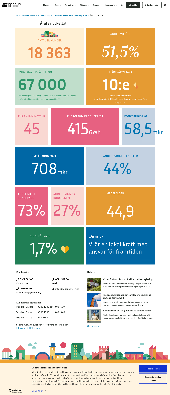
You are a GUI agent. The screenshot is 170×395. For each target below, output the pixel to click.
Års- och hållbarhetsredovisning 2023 (71, 15)
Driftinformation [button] (152, 5)
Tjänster (83, 5)
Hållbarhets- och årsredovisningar (37, 15)
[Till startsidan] (11, 5)
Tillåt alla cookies (152, 369)
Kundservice (110, 5)
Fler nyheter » (93, 326)
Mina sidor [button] (133, 5)
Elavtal (46, 5)
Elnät (57, 5)
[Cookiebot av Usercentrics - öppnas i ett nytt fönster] (15, 391)
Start (18, 15)
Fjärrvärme (70, 5)
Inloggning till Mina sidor (28, 328)
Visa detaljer (37, 391)
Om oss (96, 5)
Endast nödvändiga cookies (152, 378)
